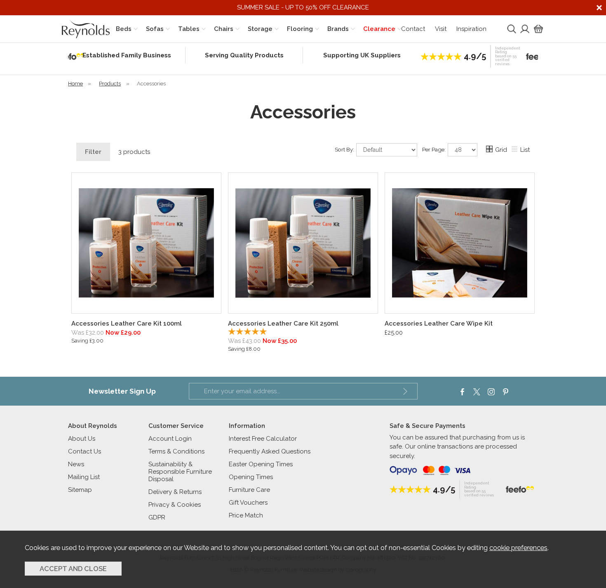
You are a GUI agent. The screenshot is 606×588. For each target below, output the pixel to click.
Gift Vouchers (248, 502)
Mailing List (84, 477)
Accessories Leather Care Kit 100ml (126, 323)
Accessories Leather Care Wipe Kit (439, 323)
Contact (413, 29)
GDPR (156, 517)
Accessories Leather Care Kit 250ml (283, 323)
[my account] (524, 29)
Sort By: (345, 149)
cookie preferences (518, 547)
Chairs (223, 29)
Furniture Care (249, 490)
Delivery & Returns (175, 492)
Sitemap (80, 490)
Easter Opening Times (261, 464)
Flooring (300, 29)
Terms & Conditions (176, 451)
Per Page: (434, 149)
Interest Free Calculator (263, 438)
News (76, 464)
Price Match (246, 515)
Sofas (155, 29)
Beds (124, 29)
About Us (81, 438)
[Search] (511, 29)
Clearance (379, 29)
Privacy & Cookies (174, 504)
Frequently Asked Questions (269, 451)
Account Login (170, 438)
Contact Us (84, 451)
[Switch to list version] (515, 150)
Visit (440, 29)
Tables (189, 29)
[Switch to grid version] (489, 150)
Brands (338, 29)
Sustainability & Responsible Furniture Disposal (180, 471)
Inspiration (471, 29)
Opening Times (251, 477)
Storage (260, 29)
